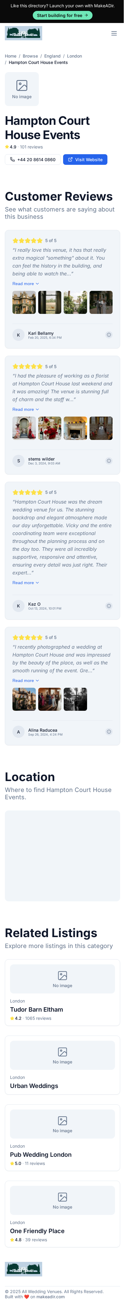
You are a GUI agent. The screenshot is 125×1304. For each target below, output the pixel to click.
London (74, 55)
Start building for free (59, 15)
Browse (30, 55)
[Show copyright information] (109, 334)
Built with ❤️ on (35, 1296)
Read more (23, 283)
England (52, 55)
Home (10, 55)
